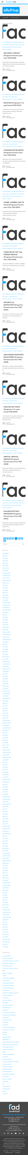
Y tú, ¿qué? (5, 1093)
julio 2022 (5, 673)
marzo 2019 (5, 772)
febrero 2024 (6, 627)
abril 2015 (5, 873)
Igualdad (5, 1032)
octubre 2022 (6, 666)
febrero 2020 (6, 745)
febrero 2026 (6, 568)
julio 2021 (5, 703)
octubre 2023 (6, 637)
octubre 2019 (6, 755)
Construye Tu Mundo (7, 995)
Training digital (6, 1086)
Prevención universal (7, 1066)
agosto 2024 (6, 612)
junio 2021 (5, 705)
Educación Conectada (8, 1005)
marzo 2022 (5, 683)
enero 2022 (5, 688)
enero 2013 (5, 936)
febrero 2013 (6, 934)
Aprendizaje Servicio (7, 965)
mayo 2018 (5, 789)
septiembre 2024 (7, 609)
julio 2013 (5, 922)
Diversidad (5, 1002)
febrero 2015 (6, 877)
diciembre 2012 (6, 939)
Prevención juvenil (7, 1064)
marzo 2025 (5, 595)
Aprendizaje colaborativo (17, 42)
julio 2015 (5, 865)
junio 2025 (5, 587)
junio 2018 (5, 787)
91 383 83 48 (14, 1119)
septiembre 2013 (7, 917)
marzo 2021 (5, 713)
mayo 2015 (5, 870)
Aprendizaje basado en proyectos (11, 960)
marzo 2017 (5, 818)
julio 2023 (5, 644)
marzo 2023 (5, 654)
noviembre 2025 (6, 575)
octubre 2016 (6, 831)
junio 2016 (5, 838)
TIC (3, 1083)
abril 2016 (5, 843)
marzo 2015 (5, 875)
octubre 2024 (6, 607)
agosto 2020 (6, 730)
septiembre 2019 (7, 757)
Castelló (5, 975)
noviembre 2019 (6, 752)
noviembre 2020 (6, 723)
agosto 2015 (5, 863)
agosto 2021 (5, 700)
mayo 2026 (5, 560)
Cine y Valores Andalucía (9, 978)
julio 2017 (5, 809)
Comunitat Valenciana (8, 988)
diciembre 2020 (6, 720)
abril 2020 (5, 740)
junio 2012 (5, 944)
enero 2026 (5, 570)
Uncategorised (6, 1088)
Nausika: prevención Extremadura (11, 1042)
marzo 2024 (5, 624)
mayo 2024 (5, 619)
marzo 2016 (5, 846)
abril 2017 (5, 816)
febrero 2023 (6, 656)
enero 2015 (5, 880)
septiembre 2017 (7, 804)
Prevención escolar (7, 1059)
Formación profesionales (9, 1027)
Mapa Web (18, 1152)
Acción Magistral (7, 42)
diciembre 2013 (6, 909)
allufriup (8, 69)
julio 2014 (5, 892)
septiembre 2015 (7, 860)
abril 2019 (5, 769)
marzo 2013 (5, 932)
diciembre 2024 (6, 602)
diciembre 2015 (6, 853)
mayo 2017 (5, 814)
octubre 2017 (6, 801)
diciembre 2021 (6, 691)
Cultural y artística (7, 1000)
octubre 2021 (6, 696)
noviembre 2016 (6, 828)
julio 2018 (5, 784)
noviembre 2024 (6, 605)
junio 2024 (5, 617)
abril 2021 (5, 710)
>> (4, 540)
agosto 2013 (5, 919)
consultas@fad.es (14, 1130)
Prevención (5, 1056)
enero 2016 (5, 850)
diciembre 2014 (6, 882)
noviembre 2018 (6, 779)
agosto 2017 (5, 806)
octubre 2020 (6, 725)
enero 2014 (5, 907)
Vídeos (4, 1091)
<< (4, 538)
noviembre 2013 (6, 912)
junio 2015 (5, 868)
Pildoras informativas (8, 1049)
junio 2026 (5, 558)
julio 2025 (5, 585)
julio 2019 (5, 762)
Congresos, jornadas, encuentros (10, 992)
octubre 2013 (6, 914)
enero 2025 (5, 600)
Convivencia (21, 44)
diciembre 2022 (6, 661)
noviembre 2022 (6, 664)
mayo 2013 (5, 927)
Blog (4, 970)
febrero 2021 (6, 715)
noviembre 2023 (6, 634)
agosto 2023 (6, 641)
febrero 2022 (6, 686)
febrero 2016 (6, 848)
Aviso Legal (6, 1150)
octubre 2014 (6, 887)
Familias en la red (7, 1019)
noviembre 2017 (6, 799)
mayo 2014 (5, 897)
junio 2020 (5, 735)
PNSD (4, 1051)
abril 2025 (5, 592)
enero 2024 (5, 629)
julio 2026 (5, 555)
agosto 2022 (6, 671)
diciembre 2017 (6, 796)
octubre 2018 (6, 782)
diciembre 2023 (6, 632)
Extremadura (6, 1017)
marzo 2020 (5, 742)
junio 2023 (5, 646)
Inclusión (5, 1034)
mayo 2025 (5, 590)
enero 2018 (5, 794)
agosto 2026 (6, 553)
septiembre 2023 (7, 639)
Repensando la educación (9, 1074)
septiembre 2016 (7, 833)
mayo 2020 (5, 737)
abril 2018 (5, 791)
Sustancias (5, 1081)
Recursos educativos (16, 47)
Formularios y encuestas (8, 1029)
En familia (5, 1010)
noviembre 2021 (6, 693)
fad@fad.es (14, 1121)
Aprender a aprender (8, 958)
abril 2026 (5, 563)
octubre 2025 (6, 578)
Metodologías (6, 1039)
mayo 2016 (5, 841)
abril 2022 (5, 681)
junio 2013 (5, 924)
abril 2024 (5, 622)
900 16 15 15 (14, 1128)
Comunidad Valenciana (8, 985)
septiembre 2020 (7, 727)
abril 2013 (5, 929)
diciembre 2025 (6, 573)
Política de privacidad (15, 1150)
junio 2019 (5, 764)
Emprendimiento (7, 47)
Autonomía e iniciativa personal (10, 44)
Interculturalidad (7, 1037)
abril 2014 (5, 900)
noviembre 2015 (6, 855)
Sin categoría (6, 1076)
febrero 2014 (6, 905)
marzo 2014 (5, 902)
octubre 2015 (6, 858)
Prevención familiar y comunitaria (11, 1061)
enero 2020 (5, 747)
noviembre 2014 (6, 885)
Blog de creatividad (7, 973)
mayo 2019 (5, 767)
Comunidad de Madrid (8, 983)
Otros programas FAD (8, 1047)
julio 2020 (5, 732)
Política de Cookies (9, 1152)
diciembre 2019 (6, 750)
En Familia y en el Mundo (9, 1012)
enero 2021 (5, 718)
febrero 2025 (6, 597)
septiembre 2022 (7, 668)
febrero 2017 (6, 821)
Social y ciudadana (7, 49)
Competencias (6, 980)
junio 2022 (5, 676)
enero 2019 (5, 777)
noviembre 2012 (6, 941)
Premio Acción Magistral (9, 1054)
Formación (5, 1022)
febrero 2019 (6, 774)
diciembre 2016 (6, 826)
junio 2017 (5, 811)
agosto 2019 (5, 759)
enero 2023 (5, 659)
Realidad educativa (7, 1069)
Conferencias (6, 990)
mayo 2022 (5, 678)
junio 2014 (5, 895)
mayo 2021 (5, 708)
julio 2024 (5, 614)
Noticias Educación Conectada (10, 1044)
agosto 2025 (6, 582)
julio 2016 (5, 836)
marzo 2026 (5, 565)
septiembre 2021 (7, 698)
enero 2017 (5, 823)
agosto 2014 (5, 890)
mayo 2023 (5, 649)
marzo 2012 (5, 946)
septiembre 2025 (7, 580)
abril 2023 (5, 651)
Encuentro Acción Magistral (9, 1015)
